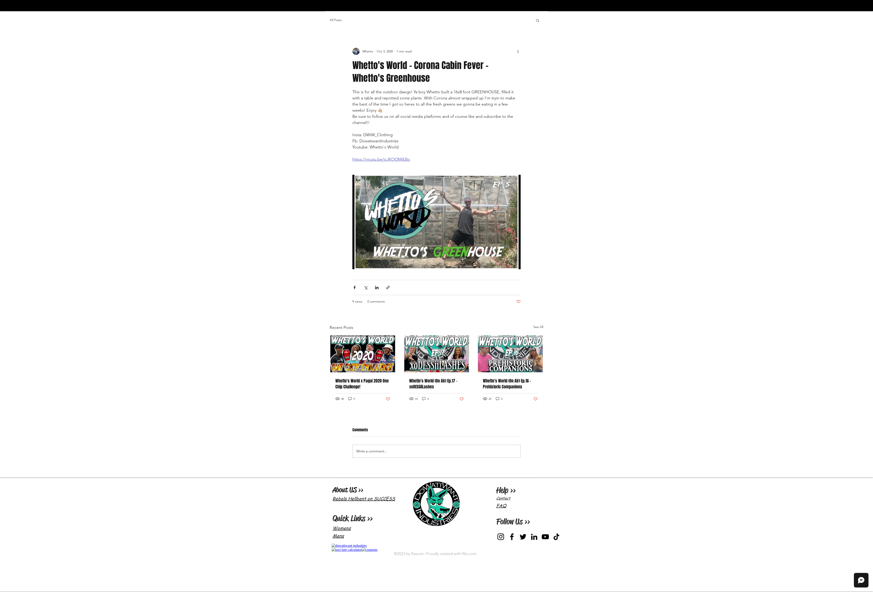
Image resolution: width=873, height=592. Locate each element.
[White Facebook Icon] (527, 586)
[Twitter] (523, 536)
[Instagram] (500, 536)
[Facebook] (511, 536)
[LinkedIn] (534, 536)
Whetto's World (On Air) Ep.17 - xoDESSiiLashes (433, 384)
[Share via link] (388, 287)
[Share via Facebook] (354, 287)
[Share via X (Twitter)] (366, 287)
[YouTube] (545, 536)
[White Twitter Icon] (553, 586)
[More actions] (518, 51)
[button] (537, 20)
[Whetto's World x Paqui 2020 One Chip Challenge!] (363, 353)
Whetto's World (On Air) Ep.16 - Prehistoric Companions (507, 384)
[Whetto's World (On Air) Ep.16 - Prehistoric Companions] (510, 353)
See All (538, 327)
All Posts (336, 20)
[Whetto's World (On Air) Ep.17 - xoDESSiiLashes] (436, 353)
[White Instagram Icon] (540, 586)
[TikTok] (556, 536)
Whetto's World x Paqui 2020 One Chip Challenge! (362, 384)
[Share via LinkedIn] (377, 287)
